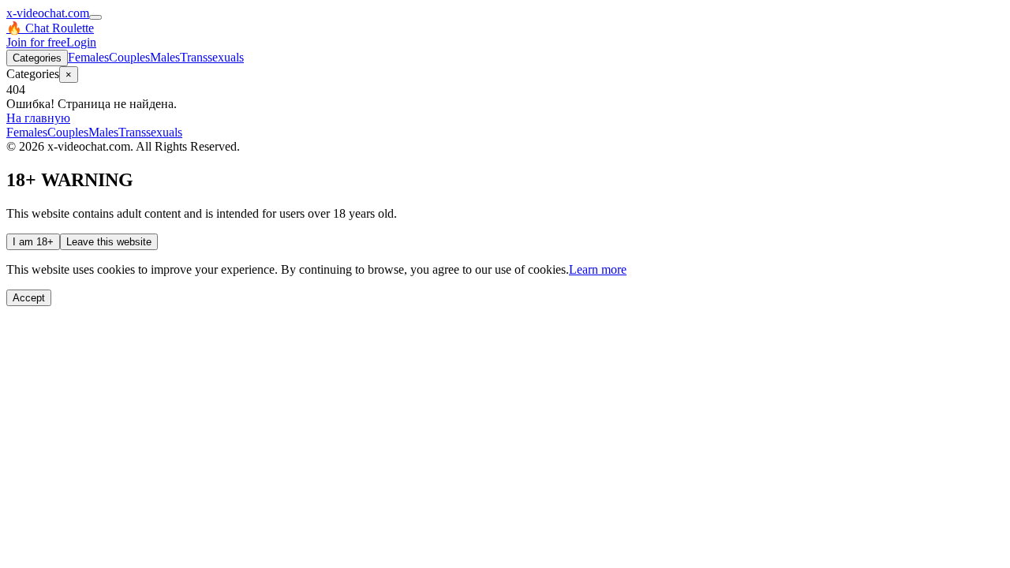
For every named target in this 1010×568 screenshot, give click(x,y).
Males (165, 57)
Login (81, 42)
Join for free (36, 42)
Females (88, 57)
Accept (29, 298)
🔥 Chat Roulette (50, 28)
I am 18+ (33, 242)
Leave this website (109, 242)
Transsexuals (212, 57)
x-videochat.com (47, 13)
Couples (129, 57)
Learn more (598, 269)
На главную (38, 118)
